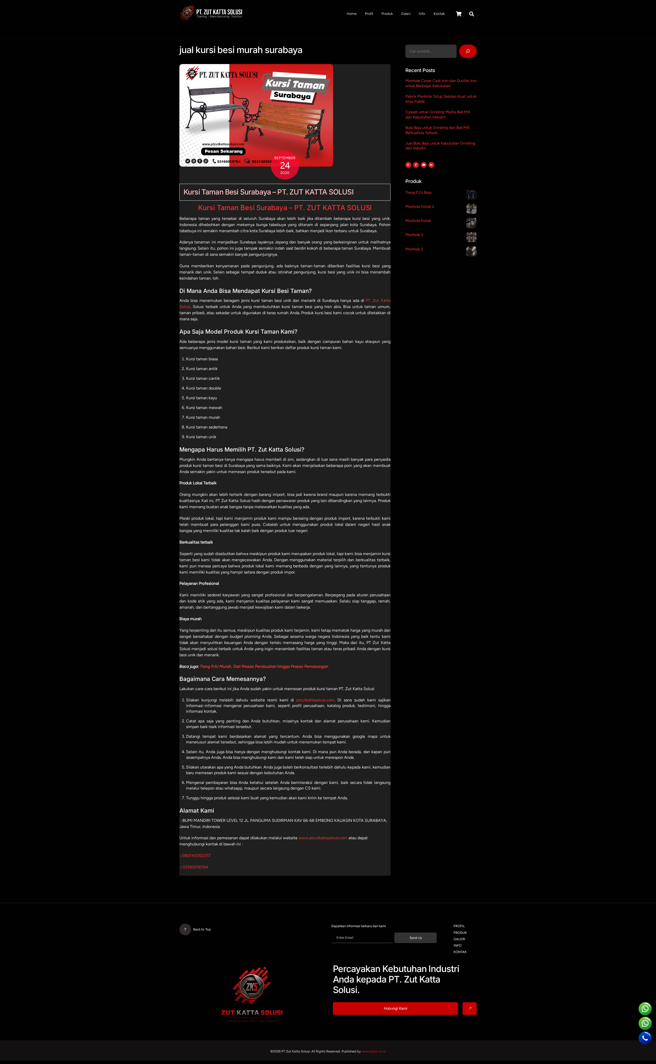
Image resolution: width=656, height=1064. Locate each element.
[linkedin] (431, 164)
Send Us (415, 938)
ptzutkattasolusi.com (315, 700)
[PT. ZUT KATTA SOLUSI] (211, 19)
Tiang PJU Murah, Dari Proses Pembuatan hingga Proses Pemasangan (264, 666)
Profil (369, 14)
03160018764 (195, 867)
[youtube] (423, 164)
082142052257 (196, 855)
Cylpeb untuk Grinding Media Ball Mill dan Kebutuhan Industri (437, 114)
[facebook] (415, 164)
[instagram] (408, 164)
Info (422, 14)
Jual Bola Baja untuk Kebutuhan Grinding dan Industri (440, 146)
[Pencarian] (468, 51)
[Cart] (459, 14)
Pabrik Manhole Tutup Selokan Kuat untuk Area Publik (440, 99)
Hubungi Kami (395, 1008)
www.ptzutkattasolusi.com (323, 837)
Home (352, 14)
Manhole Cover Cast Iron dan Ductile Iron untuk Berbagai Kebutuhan (441, 83)
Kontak (439, 14)
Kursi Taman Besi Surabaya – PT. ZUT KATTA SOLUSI (268, 192)
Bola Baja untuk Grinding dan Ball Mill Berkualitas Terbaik (437, 130)
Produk (387, 14)
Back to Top (202, 929)
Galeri (406, 14)
